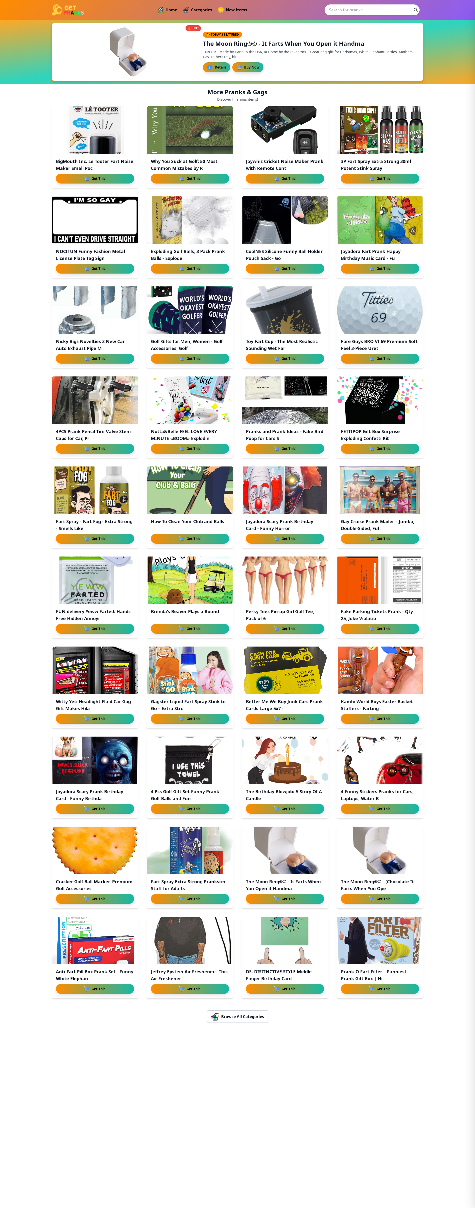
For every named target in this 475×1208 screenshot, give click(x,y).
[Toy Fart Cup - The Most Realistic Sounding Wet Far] (285, 310)
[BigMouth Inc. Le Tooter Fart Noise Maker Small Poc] (95, 130)
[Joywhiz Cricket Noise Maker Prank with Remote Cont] (285, 130)
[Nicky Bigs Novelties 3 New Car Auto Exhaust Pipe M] (95, 310)
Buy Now (252, 67)
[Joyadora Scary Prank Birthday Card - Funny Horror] (285, 490)
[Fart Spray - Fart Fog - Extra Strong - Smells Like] (95, 490)
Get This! (99, 178)
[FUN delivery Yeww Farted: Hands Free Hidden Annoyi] (95, 580)
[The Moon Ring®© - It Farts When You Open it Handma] (285, 850)
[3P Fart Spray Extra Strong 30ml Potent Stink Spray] (380, 130)
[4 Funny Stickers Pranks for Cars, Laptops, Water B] (380, 760)
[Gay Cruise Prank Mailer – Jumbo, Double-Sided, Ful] (380, 490)
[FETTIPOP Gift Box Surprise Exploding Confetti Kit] (380, 400)
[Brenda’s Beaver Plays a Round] (190, 580)
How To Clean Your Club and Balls (187, 521)
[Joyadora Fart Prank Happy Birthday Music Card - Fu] (380, 220)
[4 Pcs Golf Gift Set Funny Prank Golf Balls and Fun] (190, 760)
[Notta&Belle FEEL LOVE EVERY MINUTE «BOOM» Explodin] (190, 400)
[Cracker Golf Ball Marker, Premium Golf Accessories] (95, 850)
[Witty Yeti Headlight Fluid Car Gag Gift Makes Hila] (95, 670)
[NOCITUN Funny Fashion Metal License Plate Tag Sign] (95, 220)
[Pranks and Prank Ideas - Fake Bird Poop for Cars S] (285, 400)
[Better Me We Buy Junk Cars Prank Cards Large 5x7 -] (285, 670)
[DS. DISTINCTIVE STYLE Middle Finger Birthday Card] (285, 940)
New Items (236, 10)
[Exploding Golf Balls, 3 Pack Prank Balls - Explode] (190, 220)
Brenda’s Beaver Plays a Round (185, 611)
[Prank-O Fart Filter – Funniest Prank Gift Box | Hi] (380, 940)
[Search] (416, 10)
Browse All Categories (242, 1016)
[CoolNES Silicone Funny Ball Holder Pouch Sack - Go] (285, 220)
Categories (201, 10)
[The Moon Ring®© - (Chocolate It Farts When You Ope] (380, 850)
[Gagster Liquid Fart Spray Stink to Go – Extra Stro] (190, 670)
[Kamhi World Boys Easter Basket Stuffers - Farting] (380, 670)
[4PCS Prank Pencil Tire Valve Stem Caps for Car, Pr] (95, 400)
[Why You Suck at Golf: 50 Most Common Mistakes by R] (190, 130)
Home (171, 10)
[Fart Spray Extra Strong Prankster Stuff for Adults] (190, 850)
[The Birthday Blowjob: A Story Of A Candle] (285, 760)
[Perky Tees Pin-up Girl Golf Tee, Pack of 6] (285, 580)
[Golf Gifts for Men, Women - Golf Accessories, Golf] (190, 310)
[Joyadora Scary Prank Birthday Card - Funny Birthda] (95, 760)
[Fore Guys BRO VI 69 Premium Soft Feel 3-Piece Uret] (380, 310)
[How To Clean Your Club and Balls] (190, 490)
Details (220, 67)
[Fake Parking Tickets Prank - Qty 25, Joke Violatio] (380, 580)
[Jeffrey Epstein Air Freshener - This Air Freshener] (190, 940)
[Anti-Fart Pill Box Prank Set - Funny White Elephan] (95, 940)
